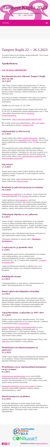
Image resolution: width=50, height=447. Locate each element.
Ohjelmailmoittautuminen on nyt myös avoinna (18, 386)
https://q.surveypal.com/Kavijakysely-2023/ (27, 119)
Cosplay (42, 123)
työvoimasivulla (23, 323)
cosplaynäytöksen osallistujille (12, 158)
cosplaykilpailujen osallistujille (32, 156)
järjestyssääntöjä (21, 200)
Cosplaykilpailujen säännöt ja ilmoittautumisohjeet (19, 327)
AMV (33, 123)
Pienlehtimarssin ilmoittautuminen (13, 376)
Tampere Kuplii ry (41, 443)
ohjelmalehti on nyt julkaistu (28, 140)
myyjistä (25, 196)
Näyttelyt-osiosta (22, 181)
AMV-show (6, 341)
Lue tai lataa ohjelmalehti (14, 70)
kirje (35, 266)
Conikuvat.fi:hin (27, 125)
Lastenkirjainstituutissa (30, 138)
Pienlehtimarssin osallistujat (11, 194)
